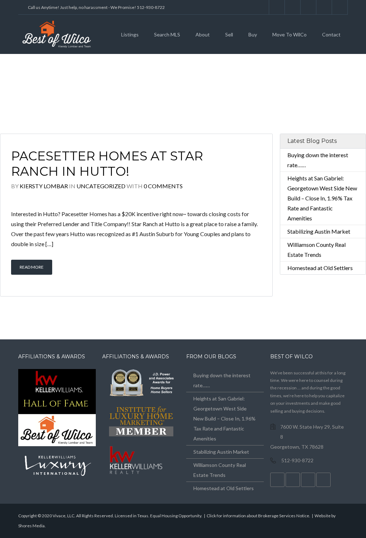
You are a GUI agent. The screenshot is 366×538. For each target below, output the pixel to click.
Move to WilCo (289, 34)
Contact (331, 34)
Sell (229, 34)
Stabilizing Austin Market (318, 231)
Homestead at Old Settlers (320, 267)
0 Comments (163, 186)
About (203, 34)
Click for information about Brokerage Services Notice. (258, 515)
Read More (32, 267)
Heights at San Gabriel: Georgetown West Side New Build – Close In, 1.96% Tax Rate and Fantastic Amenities (322, 198)
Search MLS (167, 34)
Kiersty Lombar (44, 186)
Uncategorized (100, 186)
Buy (252, 34)
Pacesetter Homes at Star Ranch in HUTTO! (107, 163)
